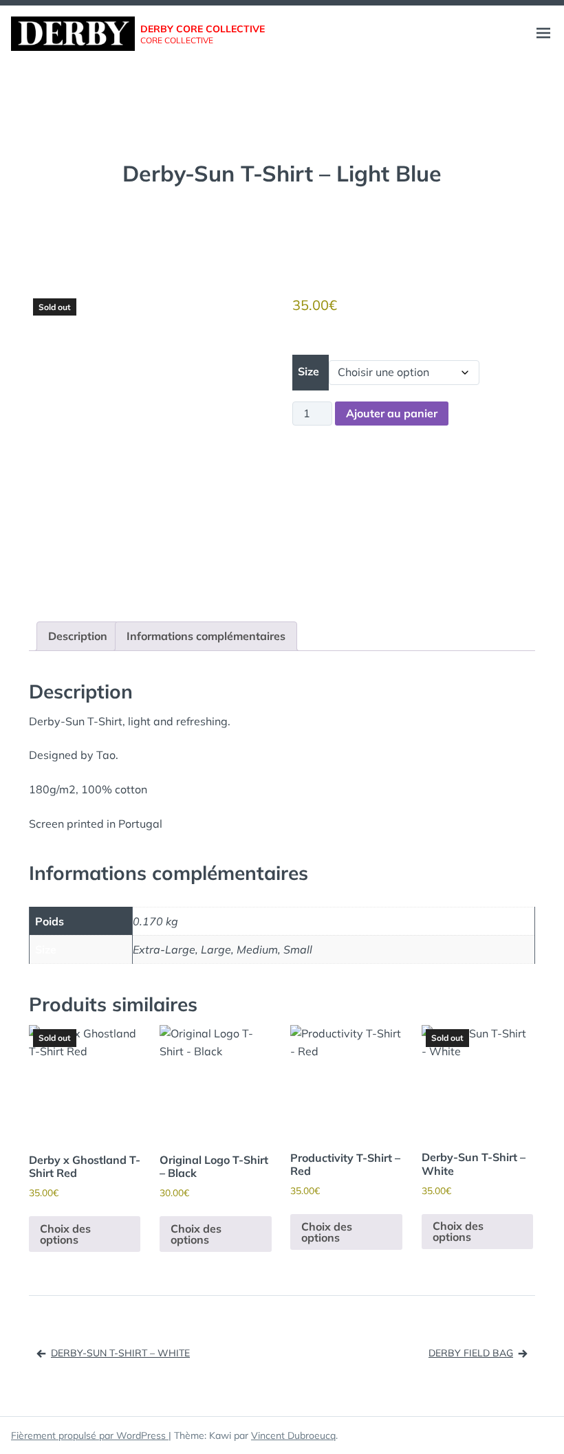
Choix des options (65, 1234)
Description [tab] (77, 636)
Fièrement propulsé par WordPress (90, 1435)
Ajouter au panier (391, 413)
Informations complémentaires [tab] (206, 636)
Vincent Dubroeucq (293, 1435)
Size (308, 371)
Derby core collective (202, 29)
